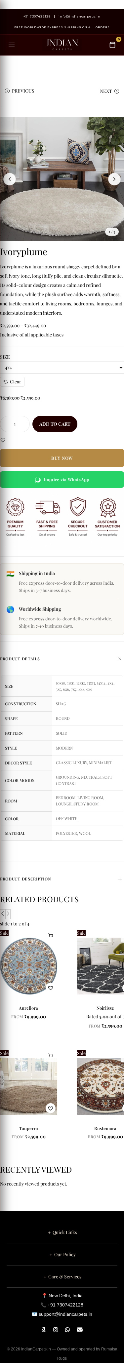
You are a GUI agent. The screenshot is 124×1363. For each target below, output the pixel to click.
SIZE (5, 357)
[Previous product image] (9, 179)
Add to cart (54, 424)
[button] (3, 440)
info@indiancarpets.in (80, 16)
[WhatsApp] (68, 1330)
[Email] (80, 1330)
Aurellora (28, 1008)
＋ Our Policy (62, 1254)
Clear (15, 381)
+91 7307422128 (37, 16)
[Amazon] (44, 1330)
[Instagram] (56, 1330)
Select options (50, 935)
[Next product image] (114, 179)
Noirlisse (105, 1008)
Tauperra (28, 1128)
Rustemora (105, 1128)
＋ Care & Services (62, 1276)
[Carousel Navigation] (62, 914)
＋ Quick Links (62, 1232)
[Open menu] (11, 45)
